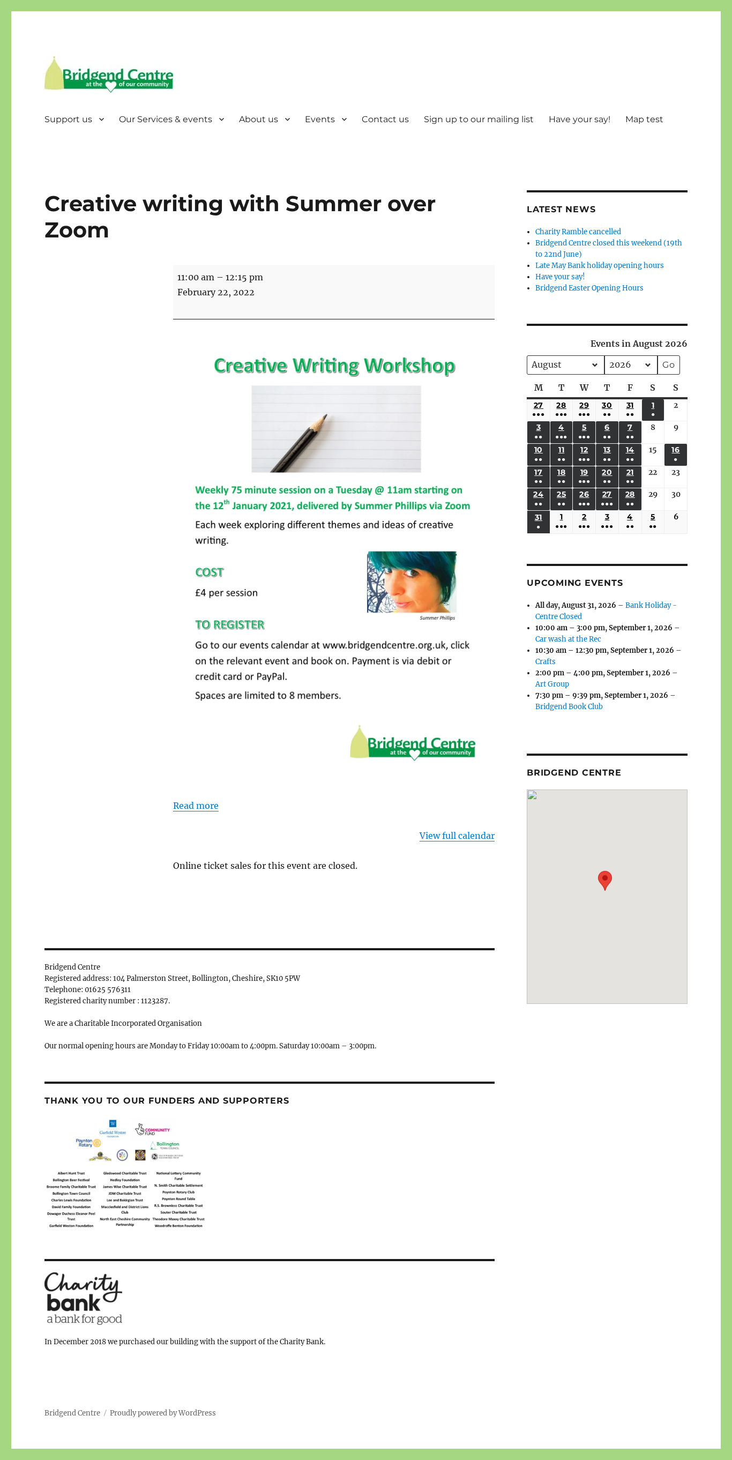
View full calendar (457, 835)
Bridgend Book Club (569, 706)
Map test (644, 119)
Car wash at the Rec (568, 639)
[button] (605, 889)
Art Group (552, 684)
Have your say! (579, 119)
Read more (196, 805)
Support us (68, 119)
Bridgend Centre (72, 1413)
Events (320, 119)
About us (258, 119)
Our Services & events (165, 119)
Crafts (545, 661)
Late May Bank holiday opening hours (599, 265)
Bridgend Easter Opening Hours (589, 288)
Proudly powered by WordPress (163, 1413)
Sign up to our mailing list (479, 119)
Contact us (385, 119)
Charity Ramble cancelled (578, 231)
